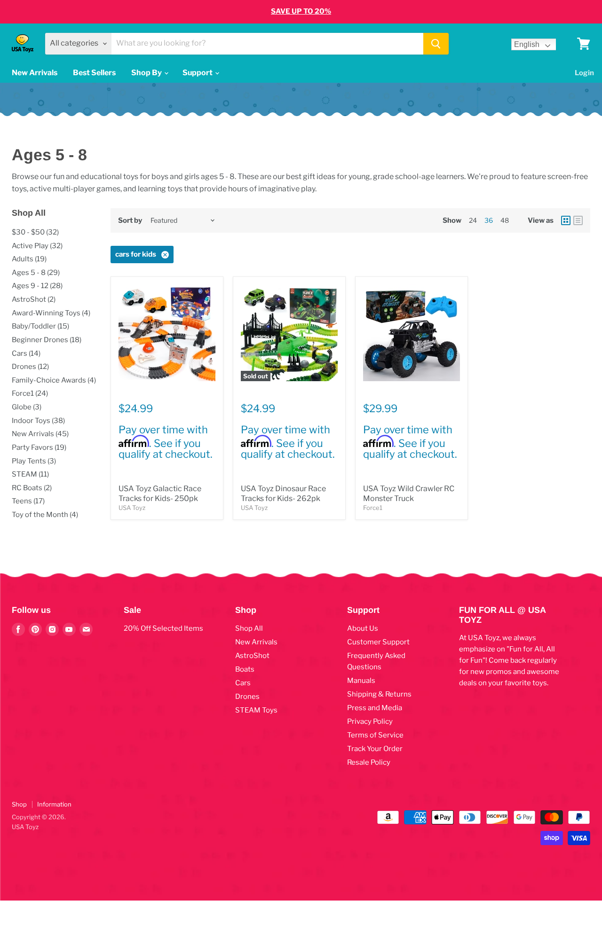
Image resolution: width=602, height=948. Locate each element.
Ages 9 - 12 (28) (37, 286)
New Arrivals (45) (40, 434)
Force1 (372, 507)
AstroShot (252, 655)
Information (54, 804)
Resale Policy (368, 762)
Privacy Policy (370, 721)
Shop (19, 804)
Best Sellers (94, 72)
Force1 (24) (30, 393)
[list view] (578, 220)
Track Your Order (375, 748)
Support (198, 72)
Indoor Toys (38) (38, 420)
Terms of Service (375, 735)
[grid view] (565, 220)
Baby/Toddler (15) (40, 326)
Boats (244, 669)
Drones (247, 696)
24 (473, 220)
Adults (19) (29, 259)
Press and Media (374, 708)
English (526, 44)
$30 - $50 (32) (35, 232)
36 (488, 220)
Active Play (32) (37, 246)
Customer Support (378, 642)
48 (504, 220)
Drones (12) (30, 366)
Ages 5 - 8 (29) (36, 272)
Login (584, 73)
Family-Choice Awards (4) (54, 380)
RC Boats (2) (32, 488)
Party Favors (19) (39, 447)
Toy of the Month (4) (45, 514)
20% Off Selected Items (163, 628)
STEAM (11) (30, 474)
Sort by (130, 221)
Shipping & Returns (379, 694)
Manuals (361, 680)
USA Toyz (132, 507)
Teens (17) (28, 501)
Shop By (147, 72)
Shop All (249, 628)
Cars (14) (26, 353)
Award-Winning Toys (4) (51, 313)
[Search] (436, 44)
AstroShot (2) (33, 299)
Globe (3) (26, 407)
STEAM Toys (256, 710)
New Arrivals (34, 72)
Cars (243, 683)
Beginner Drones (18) (46, 340)
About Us (362, 628)
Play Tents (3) (34, 461)
